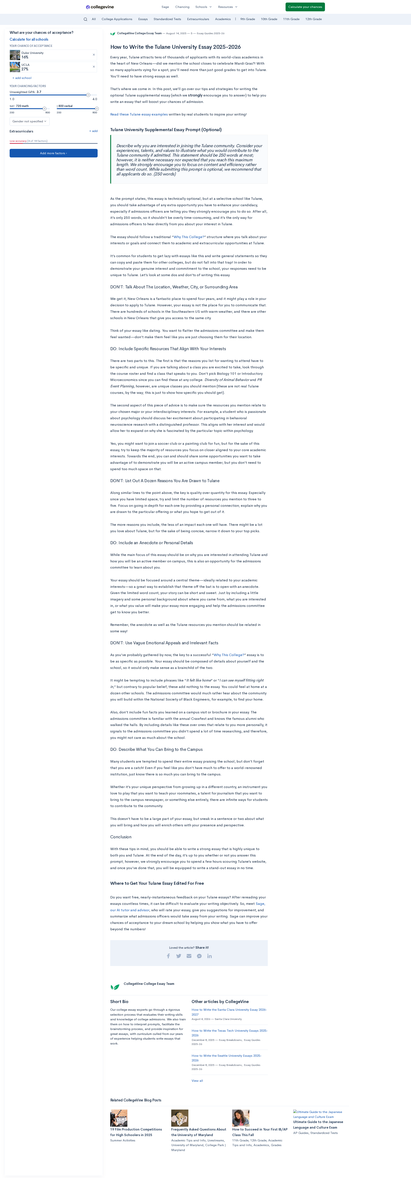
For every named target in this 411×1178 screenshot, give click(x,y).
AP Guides (300, 1133)
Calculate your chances (305, 7)
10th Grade (269, 19)
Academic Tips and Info (188, 1140)
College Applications (117, 19)
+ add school (21, 78)
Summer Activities (122, 1140)
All (94, 19)
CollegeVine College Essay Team (139, 33)
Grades (276, 1145)
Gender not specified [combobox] (27, 121)
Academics (223, 19)
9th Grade (247, 19)
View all (197, 1081)
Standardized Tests (167, 19)
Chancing (182, 7)
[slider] (88, 95)
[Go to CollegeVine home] (100, 6)
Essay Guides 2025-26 (210, 33)
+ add (93, 131)
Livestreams (215, 1140)
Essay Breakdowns (230, 1040)
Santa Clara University (228, 1019)
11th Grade (291, 19)
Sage (165, 7)
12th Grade (313, 19)
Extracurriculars (198, 19)
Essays (143, 19)
